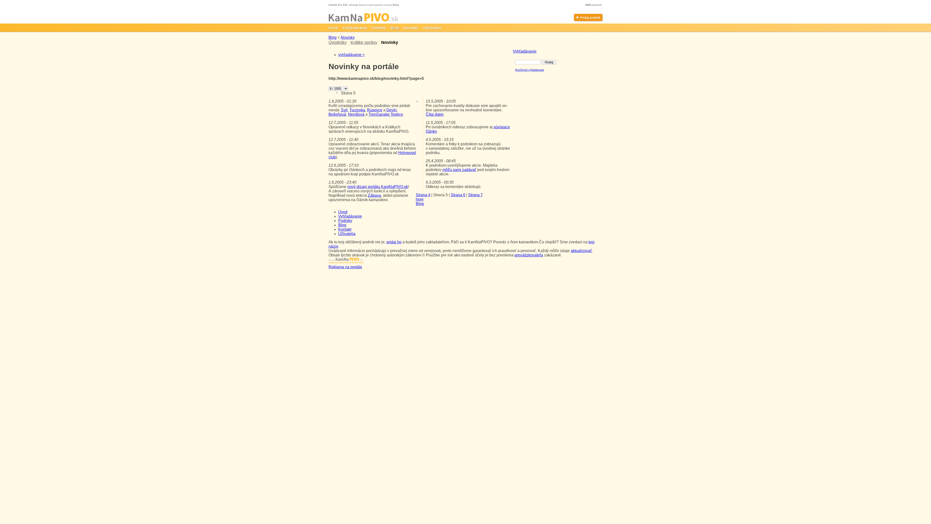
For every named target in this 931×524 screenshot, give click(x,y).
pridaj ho (393, 242)
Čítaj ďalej (434, 114)
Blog (395, 27)
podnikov (593, 5)
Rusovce (374, 110)
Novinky (348, 37)
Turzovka (357, 110)
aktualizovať (581, 251)
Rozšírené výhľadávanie (529, 69)
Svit (344, 110)
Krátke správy (364, 42)
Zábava (374, 195)
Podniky (379, 27)
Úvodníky (338, 42)
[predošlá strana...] (337, 93)
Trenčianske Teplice (386, 114)
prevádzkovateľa (528, 255)
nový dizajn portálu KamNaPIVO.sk (377, 187)
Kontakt (411, 27)
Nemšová (356, 114)
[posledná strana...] (366, 93)
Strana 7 (475, 195)
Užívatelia (432, 27)
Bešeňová (337, 114)
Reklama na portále (345, 267)
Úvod (333, 27)
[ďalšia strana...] (359, 93)
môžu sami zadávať (459, 170)
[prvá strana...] (331, 93)
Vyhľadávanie (355, 27)
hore (420, 199)
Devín (391, 110)
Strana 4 (423, 195)
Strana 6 (458, 195)
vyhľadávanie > (351, 55)
